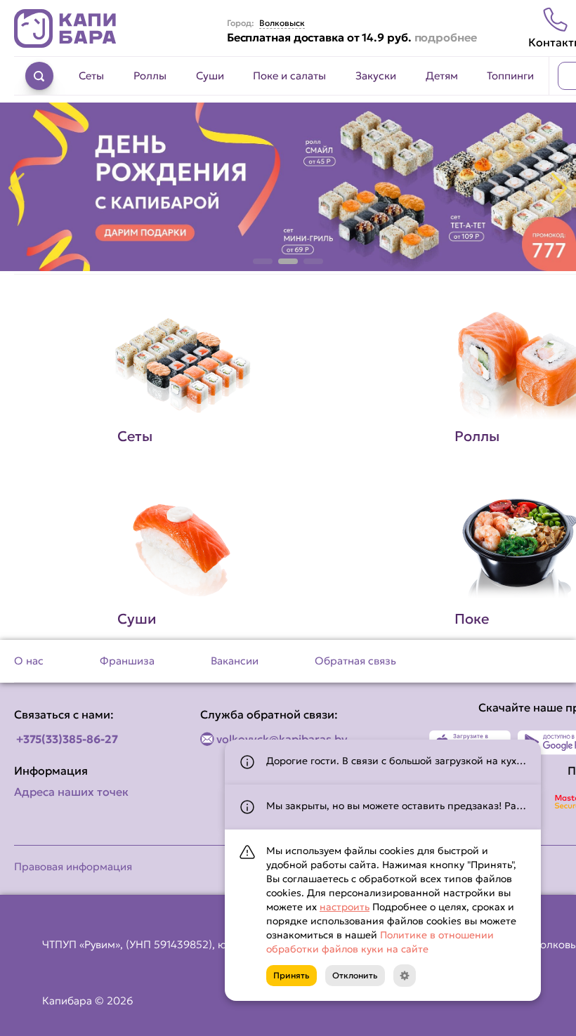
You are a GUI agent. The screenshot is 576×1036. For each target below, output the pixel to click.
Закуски (375, 75)
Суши (210, 75)
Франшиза (127, 660)
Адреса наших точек (71, 792)
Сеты (91, 75)
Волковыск (282, 23)
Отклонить (355, 975)
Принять (291, 975)
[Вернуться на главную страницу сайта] (65, 28)
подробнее (445, 37)
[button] (263, 261)
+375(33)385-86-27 (67, 739)
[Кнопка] (404, 975)
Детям (442, 75)
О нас (29, 660)
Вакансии (234, 660)
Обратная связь (355, 660)
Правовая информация (73, 866)
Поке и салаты (289, 75)
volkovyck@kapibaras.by (282, 739)
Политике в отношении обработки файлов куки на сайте (380, 942)
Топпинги (510, 75)
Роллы (149, 75)
